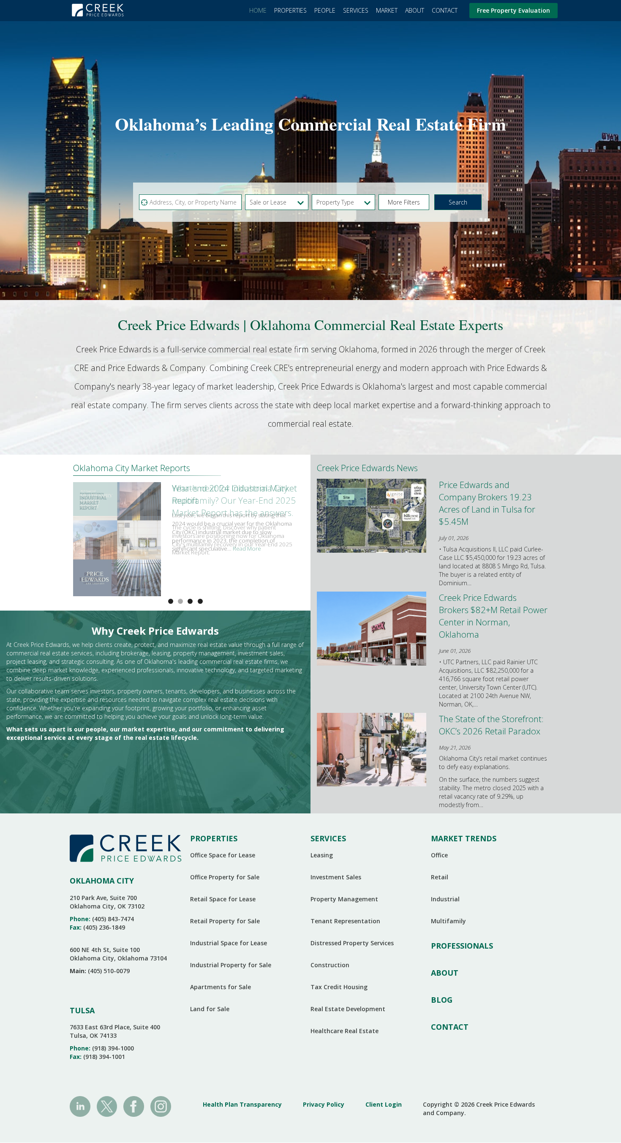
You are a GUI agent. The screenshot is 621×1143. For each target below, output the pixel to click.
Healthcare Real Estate (344, 1031)
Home (258, 10)
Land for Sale (209, 1009)
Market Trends (463, 838)
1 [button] (180, 601)
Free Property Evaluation (513, 10)
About (414, 10)
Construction (329, 965)
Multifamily (448, 921)
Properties (290, 10)
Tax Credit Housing (339, 987)
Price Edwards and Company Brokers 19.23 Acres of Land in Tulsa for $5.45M (487, 503)
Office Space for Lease (222, 855)
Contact (445, 10)
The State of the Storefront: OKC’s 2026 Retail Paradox (491, 725)
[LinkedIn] (80, 1106)
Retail (439, 877)
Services (355, 10)
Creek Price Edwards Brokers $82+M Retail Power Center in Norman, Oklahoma (493, 616)
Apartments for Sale (220, 987)
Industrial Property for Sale (230, 965)
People (324, 10)
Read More (247, 548)
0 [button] (170, 601)
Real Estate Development (347, 1009)
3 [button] (200, 601)
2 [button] (190, 601)
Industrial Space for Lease (228, 943)
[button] (404, 202)
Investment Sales (335, 877)
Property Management (344, 899)
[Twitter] (107, 1106)
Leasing (321, 855)
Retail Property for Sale (225, 921)
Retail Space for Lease (223, 899)
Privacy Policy (323, 1104)
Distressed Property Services (352, 943)
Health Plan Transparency (242, 1104)
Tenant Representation (345, 921)
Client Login (383, 1104)
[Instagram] (160, 1106)
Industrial (445, 899)
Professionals (462, 946)
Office (439, 855)
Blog (441, 1000)
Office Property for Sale (224, 877)
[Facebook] (133, 1106)
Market (387, 10)
